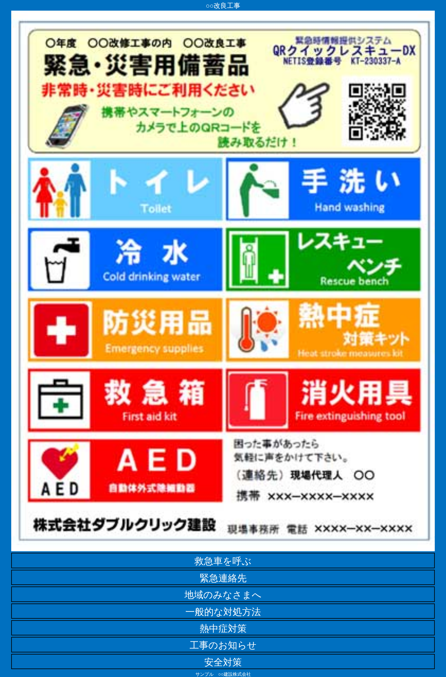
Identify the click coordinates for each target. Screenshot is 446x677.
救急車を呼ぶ (223, 560)
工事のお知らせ (223, 644)
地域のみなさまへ (223, 594)
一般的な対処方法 (223, 611)
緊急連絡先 (223, 577)
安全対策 (223, 661)
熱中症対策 (223, 627)
